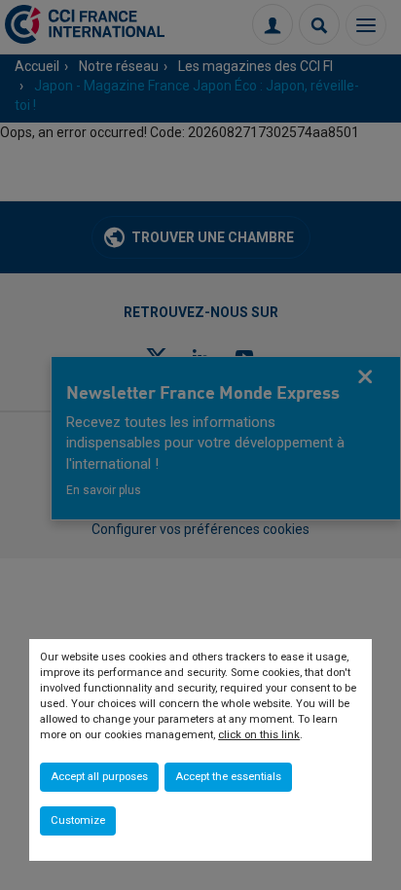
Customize (78, 820)
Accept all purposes (99, 776)
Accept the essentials (228, 776)
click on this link (259, 735)
